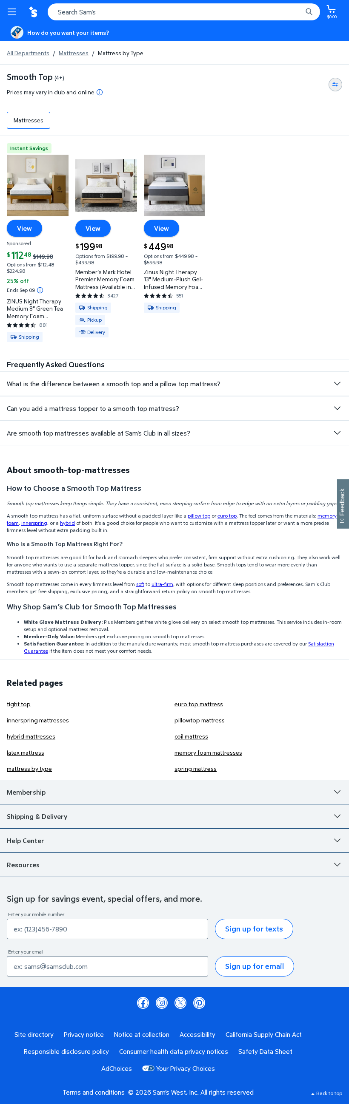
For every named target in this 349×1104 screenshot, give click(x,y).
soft (140, 584)
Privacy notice (84, 1034)
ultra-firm (162, 584)
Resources (23, 864)
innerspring (34, 523)
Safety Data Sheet (265, 1051)
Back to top (329, 1093)
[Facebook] (143, 1003)
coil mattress (191, 736)
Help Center (25, 840)
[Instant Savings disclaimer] (40, 290)
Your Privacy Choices (185, 1068)
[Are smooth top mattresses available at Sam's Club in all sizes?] (337, 433)
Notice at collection (141, 1034)
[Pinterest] (199, 1003)
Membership (26, 792)
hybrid (67, 523)
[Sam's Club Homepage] (34, 12)
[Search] (309, 12)
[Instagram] (162, 1003)
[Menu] (13, 12)
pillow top (199, 515)
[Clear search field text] (297, 11)
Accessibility (197, 1034)
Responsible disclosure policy (66, 1051)
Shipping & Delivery (37, 816)
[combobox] (184, 11)
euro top (227, 515)
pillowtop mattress (199, 720)
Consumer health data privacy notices (173, 1051)
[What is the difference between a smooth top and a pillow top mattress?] (337, 384)
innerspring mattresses (38, 720)
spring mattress (195, 768)
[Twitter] (180, 1003)
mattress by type (29, 768)
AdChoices (116, 1068)
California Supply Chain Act (264, 1034)
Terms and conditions (94, 1092)
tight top (19, 704)
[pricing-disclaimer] (99, 92)
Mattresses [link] (28, 120)
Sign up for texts (254, 928)
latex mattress (25, 752)
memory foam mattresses (208, 752)
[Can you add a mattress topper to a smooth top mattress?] (337, 408)
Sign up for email (254, 966)
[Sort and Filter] (335, 84)
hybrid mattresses (31, 736)
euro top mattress (198, 704)
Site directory (34, 1034)
